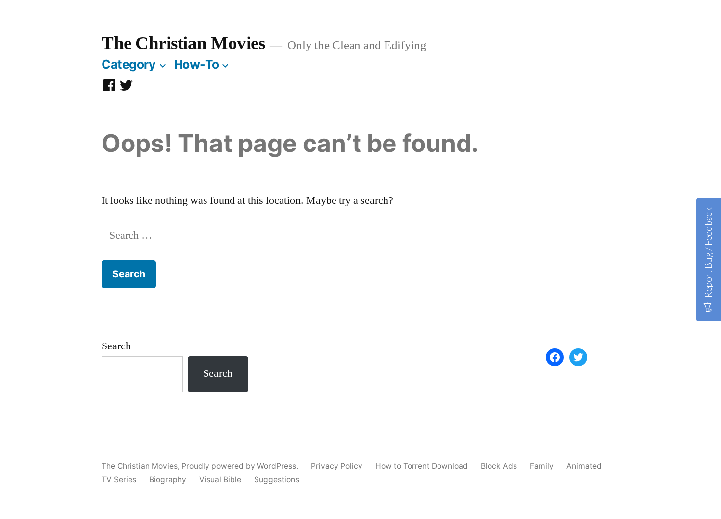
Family (542, 465)
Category (128, 64)
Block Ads (499, 465)
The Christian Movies (183, 43)
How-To (196, 64)
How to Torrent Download (421, 465)
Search (116, 346)
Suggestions (276, 479)
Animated (584, 465)
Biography (167, 479)
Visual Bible (220, 479)
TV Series (119, 479)
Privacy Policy (336, 465)
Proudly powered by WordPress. (240, 465)
